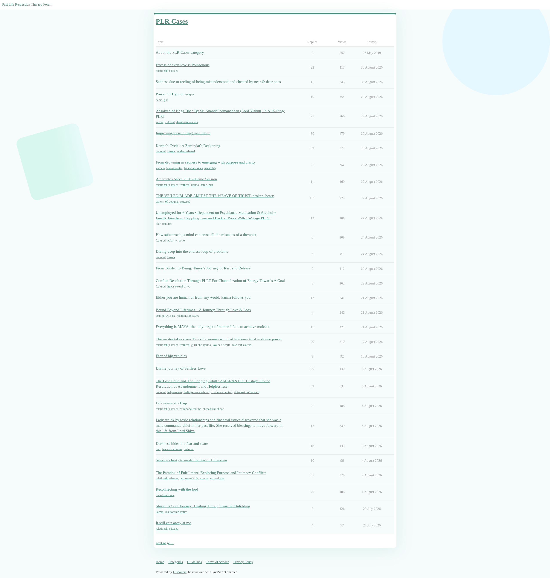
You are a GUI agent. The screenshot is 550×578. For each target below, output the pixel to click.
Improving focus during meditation (183, 133)
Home (160, 562)
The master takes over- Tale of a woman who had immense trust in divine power (219, 339)
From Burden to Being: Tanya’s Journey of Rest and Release (203, 268)
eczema (204, 478)
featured (161, 151)
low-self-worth (221, 345)
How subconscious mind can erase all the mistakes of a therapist (206, 234)
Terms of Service (217, 562)
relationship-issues (167, 70)
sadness (160, 168)
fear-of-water (174, 168)
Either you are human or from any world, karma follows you (203, 297)
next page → (165, 543)
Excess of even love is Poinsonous (182, 65)
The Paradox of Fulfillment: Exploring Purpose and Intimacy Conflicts (211, 473)
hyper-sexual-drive (178, 286)
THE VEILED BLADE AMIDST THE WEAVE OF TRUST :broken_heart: (215, 196)
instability (210, 168)
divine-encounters (187, 122)
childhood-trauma (190, 409)
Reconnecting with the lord (177, 489)
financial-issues (193, 168)
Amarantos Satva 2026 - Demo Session (186, 179)
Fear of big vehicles (171, 356)
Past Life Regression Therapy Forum (27, 4)
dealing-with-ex (165, 315)
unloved (170, 122)
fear (158, 223)
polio (182, 240)
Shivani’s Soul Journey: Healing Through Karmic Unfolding (203, 506)
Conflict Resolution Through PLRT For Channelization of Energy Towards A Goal (220, 280)
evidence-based (186, 151)
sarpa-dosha (217, 478)
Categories (175, 562)
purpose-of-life (189, 478)
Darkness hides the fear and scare (182, 443)
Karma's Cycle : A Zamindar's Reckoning (188, 146)
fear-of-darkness (172, 449)
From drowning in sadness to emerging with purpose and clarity (206, 162)
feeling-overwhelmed (196, 392)
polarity (172, 240)
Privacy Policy (243, 562)
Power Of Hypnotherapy (175, 94)
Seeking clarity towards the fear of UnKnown (191, 460)
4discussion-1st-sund (246, 392)
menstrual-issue (165, 495)
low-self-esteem (241, 345)
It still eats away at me (173, 523)
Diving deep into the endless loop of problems (192, 251)
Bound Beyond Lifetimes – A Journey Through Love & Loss (203, 310)
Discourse (179, 572)
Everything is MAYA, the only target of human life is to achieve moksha (212, 326)
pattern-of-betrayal (167, 201)
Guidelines (194, 562)
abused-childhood (213, 409)
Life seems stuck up (171, 403)
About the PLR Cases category (180, 52)
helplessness (174, 392)
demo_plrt (162, 100)
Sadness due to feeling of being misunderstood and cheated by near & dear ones (218, 82)
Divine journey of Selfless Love (181, 368)
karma (159, 122)
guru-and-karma (201, 345)
